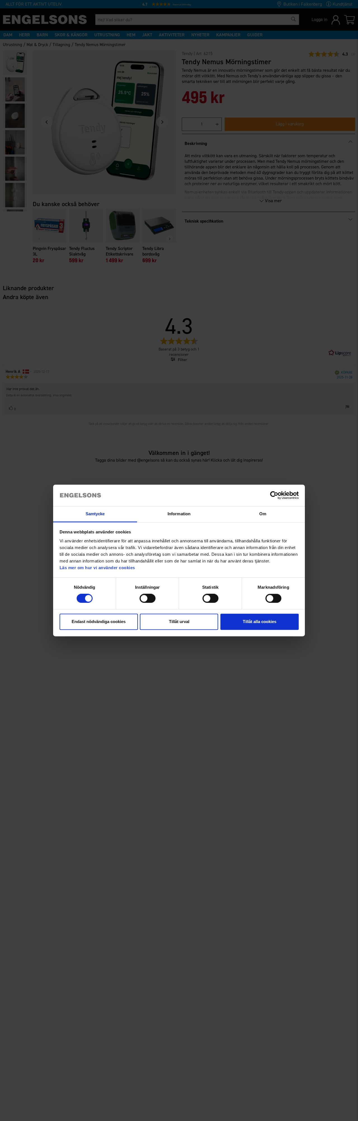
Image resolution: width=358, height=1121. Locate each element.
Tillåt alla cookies (259, 621)
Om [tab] (262, 513)
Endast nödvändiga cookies (99, 621)
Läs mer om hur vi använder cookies (97, 567)
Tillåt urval (179, 621)
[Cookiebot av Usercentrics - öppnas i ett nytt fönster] (274, 495)
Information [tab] (179, 513)
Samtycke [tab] (95, 513)
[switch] (148, 598)
